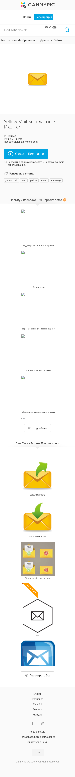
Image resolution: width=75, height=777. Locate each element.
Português (37, 699)
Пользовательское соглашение (37, 737)
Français (37, 714)
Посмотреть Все (40, 675)
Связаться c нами (37, 742)
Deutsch (37, 709)
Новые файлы (37, 731)
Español (37, 704)
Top (37, 752)
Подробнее (40, 428)
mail (24, 180)
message (56, 180)
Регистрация (44, 17)
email (44, 180)
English (37, 694)
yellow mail (11, 180)
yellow (33, 180)
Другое (18, 139)
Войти (27, 17)
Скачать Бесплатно (29, 154)
